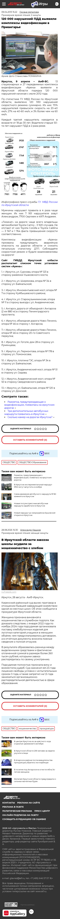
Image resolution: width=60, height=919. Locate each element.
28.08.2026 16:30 (9, 530)
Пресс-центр (42, 811)
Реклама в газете (13, 807)
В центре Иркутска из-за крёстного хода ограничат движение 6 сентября (32, 742)
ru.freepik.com (8, 592)
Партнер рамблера (27, 905)
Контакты (8, 802)
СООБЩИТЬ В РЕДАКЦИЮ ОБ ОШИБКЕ (24, 819)
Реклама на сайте (28, 802)
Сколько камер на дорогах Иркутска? (30, 417)
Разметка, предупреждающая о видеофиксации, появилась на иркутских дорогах (29, 404)
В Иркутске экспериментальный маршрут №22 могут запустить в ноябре (33, 486)
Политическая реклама (17, 811)
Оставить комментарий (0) (30, 440)
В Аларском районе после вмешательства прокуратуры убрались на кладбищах (33, 761)
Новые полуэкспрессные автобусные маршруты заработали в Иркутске (31, 504)
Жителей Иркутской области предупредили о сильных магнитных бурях (35, 780)
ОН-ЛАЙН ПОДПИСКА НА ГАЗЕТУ (20, 815)
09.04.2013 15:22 (9, 12)
